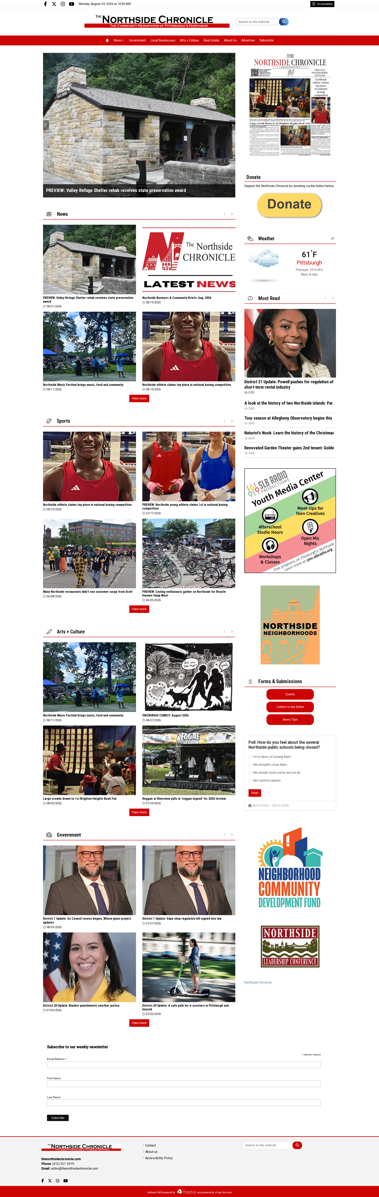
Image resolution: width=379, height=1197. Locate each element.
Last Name (54, 1097)
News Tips (290, 719)
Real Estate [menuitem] (211, 40)
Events (290, 694)
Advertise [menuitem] (248, 40)
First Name (54, 1078)
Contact (150, 1145)
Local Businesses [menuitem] (162, 40)
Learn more (346, 1190)
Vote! (255, 793)
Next (232, 125)
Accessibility (325, 4)
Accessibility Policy (159, 1158)
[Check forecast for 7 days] (263, 266)
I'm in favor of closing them (272, 757)
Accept (365, 1190)
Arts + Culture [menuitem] (189, 40)
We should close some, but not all (276, 772)
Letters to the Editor (290, 707)
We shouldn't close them (270, 765)
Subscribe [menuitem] (267, 40)
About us (151, 1152)
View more (139, 398)
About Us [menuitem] (230, 40)
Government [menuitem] (137, 40)
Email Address (57, 1059)
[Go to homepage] (157, 22)
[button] (332, 238)
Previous (46, 125)
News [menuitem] (118, 40)
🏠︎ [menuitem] (107, 40)
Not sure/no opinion (267, 780)
